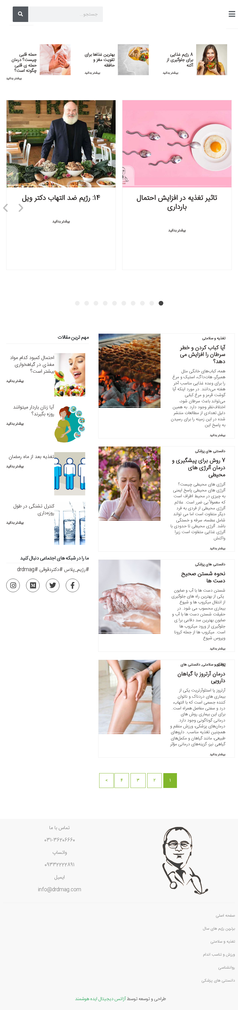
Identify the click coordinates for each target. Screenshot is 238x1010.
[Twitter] (53, 585)
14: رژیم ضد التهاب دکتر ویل (61, 198)
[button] (161, 303)
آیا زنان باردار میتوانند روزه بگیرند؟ (33, 410)
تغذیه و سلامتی (213, 338)
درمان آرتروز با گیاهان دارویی (201, 677)
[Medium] (33, 585)
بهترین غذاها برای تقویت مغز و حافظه (100, 60)
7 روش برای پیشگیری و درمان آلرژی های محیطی (198, 468)
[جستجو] (20, 14)
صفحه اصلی (225, 915)
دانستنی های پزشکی (210, 451)
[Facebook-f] (72, 585)
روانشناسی (226, 967)
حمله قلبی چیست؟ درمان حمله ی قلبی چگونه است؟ (24, 63)
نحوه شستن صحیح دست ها (203, 577)
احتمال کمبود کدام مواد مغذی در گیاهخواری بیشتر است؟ (32, 365)
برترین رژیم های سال (219, 928)
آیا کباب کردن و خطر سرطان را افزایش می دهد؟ (202, 355)
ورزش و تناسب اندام (219, 954)
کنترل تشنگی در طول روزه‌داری (33, 509)
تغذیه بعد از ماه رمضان (31, 457)
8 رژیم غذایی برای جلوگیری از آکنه (180, 60)
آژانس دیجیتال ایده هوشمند (100, 998)
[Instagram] (13, 585)
